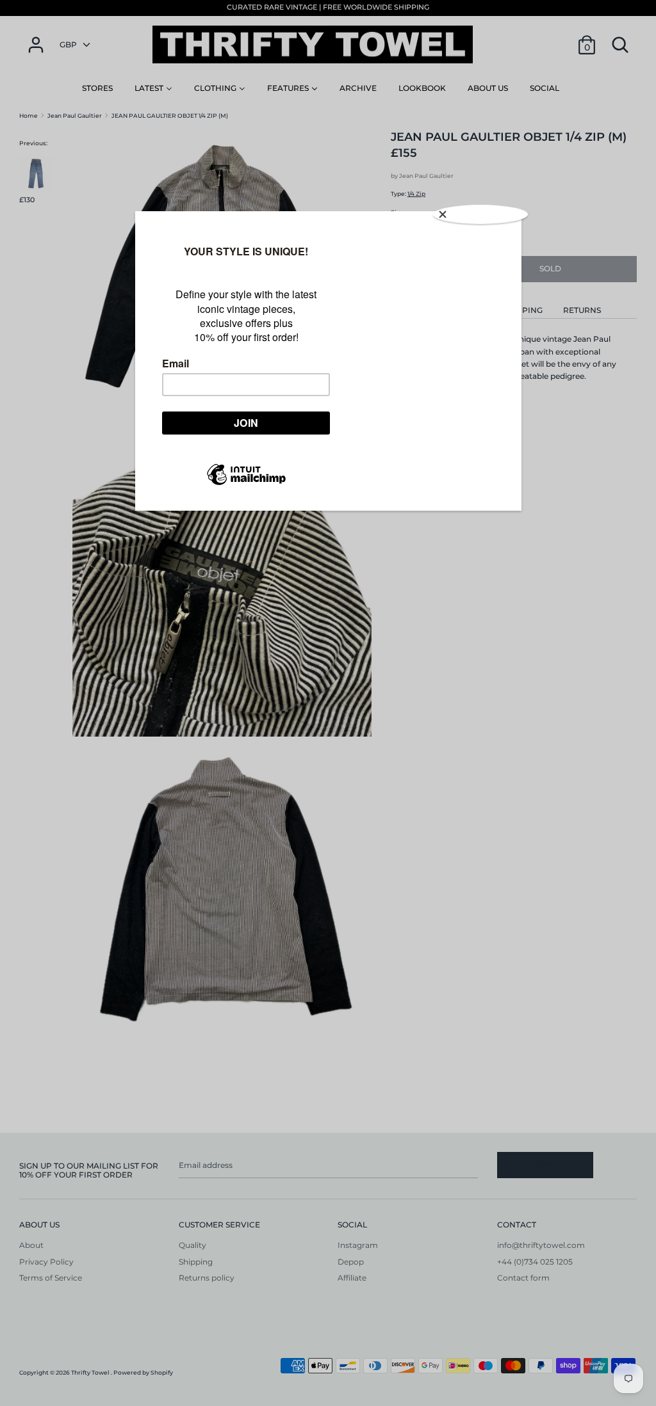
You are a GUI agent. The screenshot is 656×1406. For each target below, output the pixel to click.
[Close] (480, 214)
